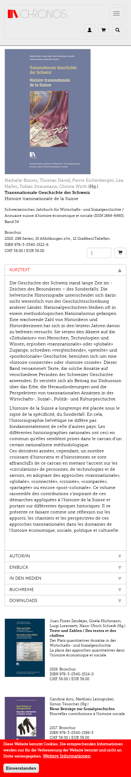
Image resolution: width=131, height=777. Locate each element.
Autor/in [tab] (19, 556)
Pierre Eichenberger (93, 180)
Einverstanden (21, 768)
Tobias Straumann (38, 186)
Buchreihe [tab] (21, 589)
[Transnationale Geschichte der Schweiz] (65, 111)
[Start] (37, 14)
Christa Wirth (73, 186)
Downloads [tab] (23, 600)
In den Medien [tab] (25, 578)
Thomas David (55, 180)
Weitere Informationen (66, 756)
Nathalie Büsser (21, 180)
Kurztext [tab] (19, 270)
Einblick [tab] (18, 567)
